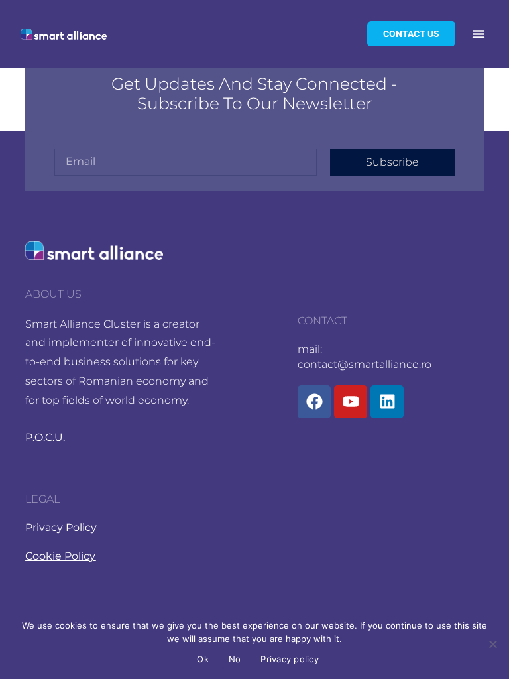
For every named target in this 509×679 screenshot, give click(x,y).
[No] (492, 643)
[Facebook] (314, 401)
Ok (203, 659)
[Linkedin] (387, 401)
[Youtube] (350, 401)
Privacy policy (289, 659)
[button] (478, 34)
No (235, 659)
